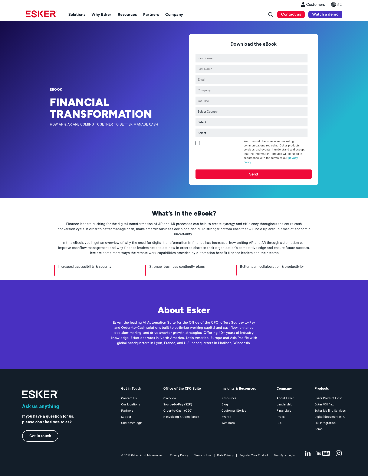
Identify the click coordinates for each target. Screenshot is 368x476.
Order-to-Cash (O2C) (178, 410)
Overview (169, 398)
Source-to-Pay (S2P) (177, 404)
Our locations (130, 404)
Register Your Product (254, 455)
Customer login (132, 423)
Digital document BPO (330, 416)
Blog (224, 404)
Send (253, 174)
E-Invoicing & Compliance (181, 416)
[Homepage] (41, 15)
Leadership (284, 404)
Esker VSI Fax (324, 404)
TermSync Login (284, 455)
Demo (319, 429)
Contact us (291, 14)
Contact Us (129, 398)
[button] (336, 5)
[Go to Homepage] (40, 394)
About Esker (285, 398)
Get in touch (40, 436)
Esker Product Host (328, 398)
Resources (228, 398)
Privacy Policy (179, 455)
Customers (315, 4)
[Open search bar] (270, 14)
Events (226, 416)
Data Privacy (225, 455)
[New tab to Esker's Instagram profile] (339, 453)
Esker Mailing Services (330, 410)
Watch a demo (325, 14)
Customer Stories (233, 410)
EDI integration (325, 423)
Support (127, 416)
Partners (127, 410)
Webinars (228, 423)
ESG (280, 423)
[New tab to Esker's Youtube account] (323, 453)
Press (281, 416)
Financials (284, 410)
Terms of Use (202, 455)
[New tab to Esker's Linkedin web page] (307, 453)
